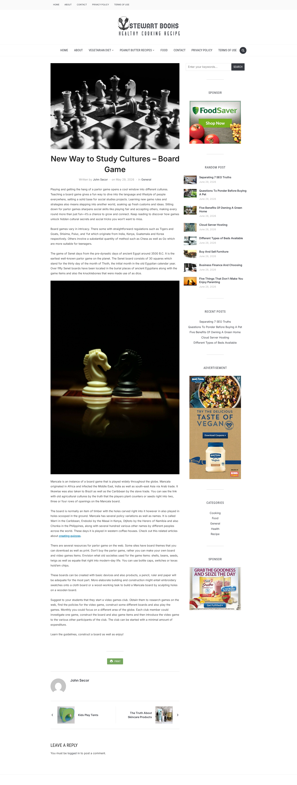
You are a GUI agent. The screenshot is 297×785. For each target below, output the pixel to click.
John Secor (100, 179)
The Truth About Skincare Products (140, 715)
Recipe (215, 534)
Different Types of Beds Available (221, 238)
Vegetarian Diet (100, 50)
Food (164, 50)
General (146, 179)
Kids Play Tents (88, 715)
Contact (82, 4)
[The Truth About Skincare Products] (164, 714)
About (68, 4)
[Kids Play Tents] (66, 714)
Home (56, 4)
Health (215, 529)
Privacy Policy (100, 4)
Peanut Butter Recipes (136, 50)
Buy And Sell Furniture (213, 251)
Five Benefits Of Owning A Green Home (215, 332)
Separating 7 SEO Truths (215, 177)
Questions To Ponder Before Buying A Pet (215, 327)
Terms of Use (121, 4)
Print (117, 661)
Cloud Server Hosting (213, 224)
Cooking (215, 513)
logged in (74, 753)
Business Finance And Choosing (220, 265)
